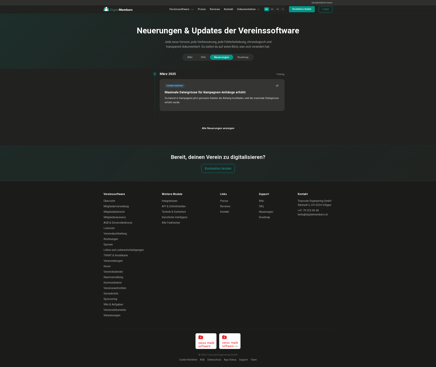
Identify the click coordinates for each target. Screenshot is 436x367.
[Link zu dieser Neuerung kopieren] (277, 85)
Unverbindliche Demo (322, 2)
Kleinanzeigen (112, 315)
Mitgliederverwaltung (116, 206)
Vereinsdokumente (115, 309)
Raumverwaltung (113, 277)
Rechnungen (111, 239)
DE (266, 9)
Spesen (108, 244)
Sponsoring (110, 299)
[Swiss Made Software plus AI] (229, 341)
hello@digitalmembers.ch (313, 214)
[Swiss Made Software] (206, 341)
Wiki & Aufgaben (113, 304)
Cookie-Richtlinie (188, 359)
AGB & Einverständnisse (118, 222)
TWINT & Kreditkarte (116, 255)
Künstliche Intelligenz (175, 217)
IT (283, 9)
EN (272, 9)
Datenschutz (214, 359)
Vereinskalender (113, 271)
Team (254, 359)
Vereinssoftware (179, 9)
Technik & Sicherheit (174, 211)
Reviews (215, 9)
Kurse (107, 266)
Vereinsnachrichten (115, 288)
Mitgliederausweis (115, 217)
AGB (202, 359)
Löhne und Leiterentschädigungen (124, 250)
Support (243, 359)
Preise (202, 9)
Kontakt (228, 9)
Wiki (190, 57)
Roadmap (243, 57)
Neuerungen (221, 57)
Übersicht (109, 200)
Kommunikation (113, 282)
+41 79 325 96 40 (308, 210)
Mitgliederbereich (114, 211)
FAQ (203, 57)
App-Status (230, 359)
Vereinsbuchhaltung (115, 233)
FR (278, 9)
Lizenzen (109, 228)
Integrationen (169, 200)
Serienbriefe (111, 293)
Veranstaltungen (113, 260)
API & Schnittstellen (174, 206)
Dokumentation (246, 9)
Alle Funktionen (171, 222)
